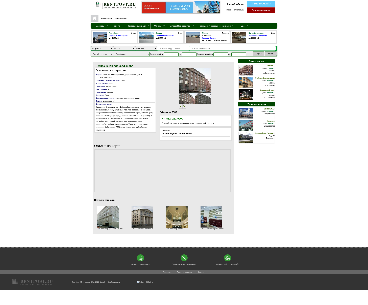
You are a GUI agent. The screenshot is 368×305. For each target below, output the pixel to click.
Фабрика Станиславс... (265, 78)
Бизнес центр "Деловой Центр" (109, 229)
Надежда (271, 121)
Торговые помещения (118, 36)
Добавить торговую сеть (141, 264)
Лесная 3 (271, 66)
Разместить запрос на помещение (184, 264)
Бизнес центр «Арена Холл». (212, 229)
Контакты (201, 272)
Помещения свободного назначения (216, 26)
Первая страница (94, 18)
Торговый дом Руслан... (265, 133)
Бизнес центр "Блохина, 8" (142, 229)
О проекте (167, 272)
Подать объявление (261, 4)
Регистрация (239, 10)
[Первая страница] (114, 4)
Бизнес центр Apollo (174, 229)
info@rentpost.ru (114, 282)
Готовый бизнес (209, 38)
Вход (228, 10)
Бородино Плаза (267, 90)
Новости (116, 26)
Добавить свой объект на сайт (227, 264)
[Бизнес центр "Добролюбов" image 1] (195, 80)
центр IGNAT (269, 109)
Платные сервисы (261, 10)
